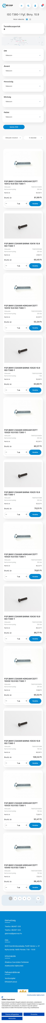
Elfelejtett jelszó (11, 982)
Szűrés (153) (14, 127)
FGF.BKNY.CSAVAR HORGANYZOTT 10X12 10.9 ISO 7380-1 (21, 182)
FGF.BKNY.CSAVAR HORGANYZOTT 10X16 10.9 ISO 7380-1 (21, 307)
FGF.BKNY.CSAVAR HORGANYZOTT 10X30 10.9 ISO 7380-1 (21, 680)
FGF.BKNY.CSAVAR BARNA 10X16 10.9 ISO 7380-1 (22, 244)
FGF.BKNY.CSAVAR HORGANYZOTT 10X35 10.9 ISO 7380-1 (21, 804)
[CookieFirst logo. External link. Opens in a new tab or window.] (2, 997)
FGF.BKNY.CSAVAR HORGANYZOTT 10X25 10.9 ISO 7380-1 (21, 555)
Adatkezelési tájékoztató (14, 966)
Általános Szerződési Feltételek (17, 962)
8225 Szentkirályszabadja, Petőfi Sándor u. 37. (22, 946)
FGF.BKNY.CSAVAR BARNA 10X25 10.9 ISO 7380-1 (22, 493)
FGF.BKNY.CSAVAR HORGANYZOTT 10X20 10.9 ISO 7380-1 (21, 431)
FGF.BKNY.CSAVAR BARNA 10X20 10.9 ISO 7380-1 (22, 369)
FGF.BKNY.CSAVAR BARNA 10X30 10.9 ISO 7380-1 (22, 617)
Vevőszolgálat (10, 978)
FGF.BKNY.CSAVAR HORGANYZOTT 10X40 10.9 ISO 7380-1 (21, 866)
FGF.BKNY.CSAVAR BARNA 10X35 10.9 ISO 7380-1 (22, 742)
